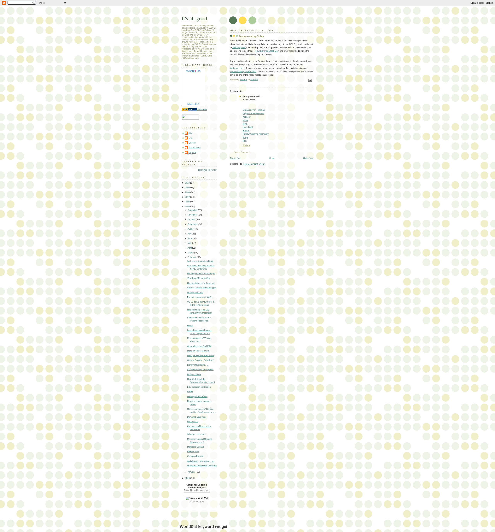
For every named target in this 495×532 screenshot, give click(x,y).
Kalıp (245, 123)
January (192, 472)
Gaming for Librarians (197, 396)
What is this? (193, 104)
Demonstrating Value (197, 417)
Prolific (190, 391)
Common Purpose (195, 456)
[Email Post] (309, 80)
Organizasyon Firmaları (254, 110)
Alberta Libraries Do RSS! (199, 346)
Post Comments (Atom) (254, 164)
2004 (187, 478)
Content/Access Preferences (200, 283)
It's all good (194, 18)
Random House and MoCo (199, 297)
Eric (190, 138)
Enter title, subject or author (197, 490)
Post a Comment (242, 152)
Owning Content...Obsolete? (200, 360)
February (192, 257)
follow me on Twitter (207, 170)
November (193, 215)
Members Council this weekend (202, 465)
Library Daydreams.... (197, 365)
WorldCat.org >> (197, 502)
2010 (187, 183)
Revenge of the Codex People (201, 273)
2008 (187, 192)
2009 (187, 187)
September (193, 224)
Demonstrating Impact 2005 (243, 71)
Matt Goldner (195, 147)
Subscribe (202, 109)
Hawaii (190, 325)
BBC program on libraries (199, 387)
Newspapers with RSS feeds (200, 355)
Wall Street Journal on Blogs (200, 261)
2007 (187, 197)
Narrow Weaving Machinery (256, 134)
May (190, 243)
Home (272, 158)
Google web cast (195, 292)
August (191, 229)
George (192, 143)
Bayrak (246, 130)
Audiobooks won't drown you (200, 461)
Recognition (192, 421)
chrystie (192, 152)
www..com (193, 71)
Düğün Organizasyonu (253, 113)
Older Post (308, 158)
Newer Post (235, 158)
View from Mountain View (199, 278)
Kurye (245, 137)
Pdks (245, 141)
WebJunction (236, 68)
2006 (187, 201)
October (192, 219)
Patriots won (193, 451)
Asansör (247, 117)
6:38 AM (246, 145)
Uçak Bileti (248, 127)
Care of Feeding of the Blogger (201, 288)
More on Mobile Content (198, 351)
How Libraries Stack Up (266, 51)
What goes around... (196, 434)
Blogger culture (194, 374)
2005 (187, 206)
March (191, 252)
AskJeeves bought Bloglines (200, 369)
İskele (245, 120)
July (190, 234)
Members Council (195, 447)
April (190, 248)
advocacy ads (239, 47)
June (190, 238)
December (193, 210)
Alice (191, 133)
